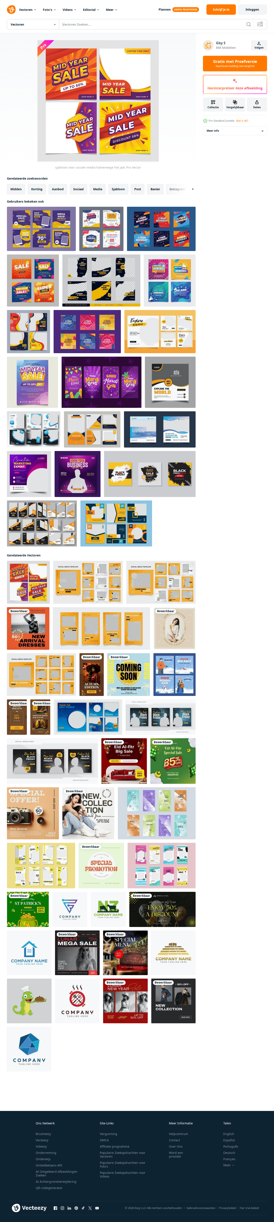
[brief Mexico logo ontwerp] (173, 952)
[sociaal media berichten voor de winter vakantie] (174, 674)
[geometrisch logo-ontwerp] (29, 1049)
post (137, 189)
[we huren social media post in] (101, 229)
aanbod (58, 189)
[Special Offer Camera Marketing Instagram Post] (33, 813)
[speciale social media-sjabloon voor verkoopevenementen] (28, 331)
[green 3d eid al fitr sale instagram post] (173, 761)
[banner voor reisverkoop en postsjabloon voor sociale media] (160, 331)
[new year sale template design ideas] (162, 909)
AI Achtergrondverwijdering (56, 1181)
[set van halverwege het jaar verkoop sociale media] (33, 280)
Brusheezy (43, 1134)
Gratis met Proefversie (235, 63)
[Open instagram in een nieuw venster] (62, 1208)
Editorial (89, 10)
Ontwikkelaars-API (49, 1165)
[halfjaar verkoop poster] (32, 382)
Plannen (165, 9)
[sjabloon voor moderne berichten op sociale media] (92, 429)
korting (36, 189)
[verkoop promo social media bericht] (41, 229)
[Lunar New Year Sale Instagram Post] (125, 1001)
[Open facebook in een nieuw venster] (55, 1208)
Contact (174, 1140)
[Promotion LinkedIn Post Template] (101, 865)
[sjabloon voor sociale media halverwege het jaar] (28, 582)
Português (230, 1146)
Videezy (41, 1146)
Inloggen (252, 9)
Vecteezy (42, 1140)
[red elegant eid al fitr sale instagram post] (124, 761)
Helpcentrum (178, 1134)
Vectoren (25, 10)
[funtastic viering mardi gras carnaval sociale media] (101, 382)
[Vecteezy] (11, 9)
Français (229, 1159)
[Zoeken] (248, 24)
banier (155, 189)
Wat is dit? (242, 121)
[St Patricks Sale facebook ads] (28, 909)
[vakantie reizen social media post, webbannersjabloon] (170, 382)
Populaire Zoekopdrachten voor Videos (122, 1174)
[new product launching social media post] (28, 628)
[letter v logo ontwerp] (29, 952)
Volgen (259, 47)
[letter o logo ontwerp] (77, 1001)
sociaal (78, 189)
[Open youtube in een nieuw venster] (97, 1208)
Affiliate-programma (114, 1146)
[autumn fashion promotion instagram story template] (91, 674)
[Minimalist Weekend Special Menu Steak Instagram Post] (125, 952)
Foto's (47, 10)
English (228, 1134)
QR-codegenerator (49, 1188)
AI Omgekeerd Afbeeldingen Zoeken (56, 1173)
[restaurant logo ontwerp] (29, 1001)
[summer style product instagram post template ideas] (128, 674)
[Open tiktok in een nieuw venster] (83, 1208)
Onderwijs (43, 1159)
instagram (177, 189)
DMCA (104, 1140)
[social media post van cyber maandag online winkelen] (161, 229)
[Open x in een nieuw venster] (90, 1208)
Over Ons (176, 1146)
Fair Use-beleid (249, 1208)
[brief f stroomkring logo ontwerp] (69, 909)
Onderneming (46, 1153)
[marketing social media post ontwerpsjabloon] (160, 429)
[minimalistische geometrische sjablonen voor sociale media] (116, 523)
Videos (68, 10)
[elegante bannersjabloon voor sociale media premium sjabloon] (33, 429)
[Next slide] (189, 189)
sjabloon (118, 189)
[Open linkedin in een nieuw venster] (69, 1208)
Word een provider (176, 1154)
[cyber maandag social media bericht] (87, 331)
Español (229, 1140)
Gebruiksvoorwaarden (200, 1208)
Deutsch (229, 1153)
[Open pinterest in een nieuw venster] (76, 1208)
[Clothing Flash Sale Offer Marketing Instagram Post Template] (88, 813)
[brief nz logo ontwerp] (108, 909)
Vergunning (108, 1134)
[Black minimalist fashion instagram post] (173, 1001)
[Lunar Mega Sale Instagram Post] (77, 952)
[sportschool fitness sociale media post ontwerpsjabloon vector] (101, 280)
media (97, 189)
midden (16, 189)
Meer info (213, 131)
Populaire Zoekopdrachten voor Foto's (122, 1164)
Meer (109, 10)
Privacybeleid (227, 1208)
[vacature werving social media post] (170, 280)
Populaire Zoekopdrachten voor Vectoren (122, 1154)
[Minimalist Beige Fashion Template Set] (175, 628)
